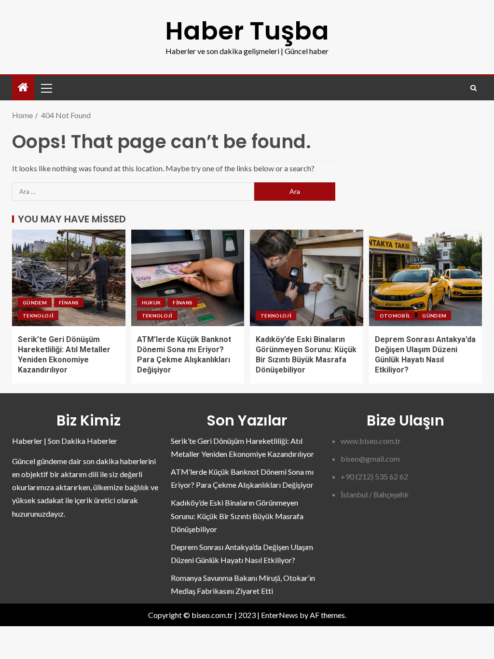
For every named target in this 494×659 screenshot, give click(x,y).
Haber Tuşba (247, 30)
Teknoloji (38, 315)
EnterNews (279, 614)
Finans (69, 302)
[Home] (23, 88)
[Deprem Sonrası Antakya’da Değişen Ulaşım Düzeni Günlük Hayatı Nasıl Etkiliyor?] (425, 278)
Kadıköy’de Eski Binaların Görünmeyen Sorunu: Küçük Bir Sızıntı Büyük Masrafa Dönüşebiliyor (237, 515)
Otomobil (395, 315)
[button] (45, 88)
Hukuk (151, 302)
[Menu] (45, 88)
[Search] (473, 88)
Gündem (35, 302)
